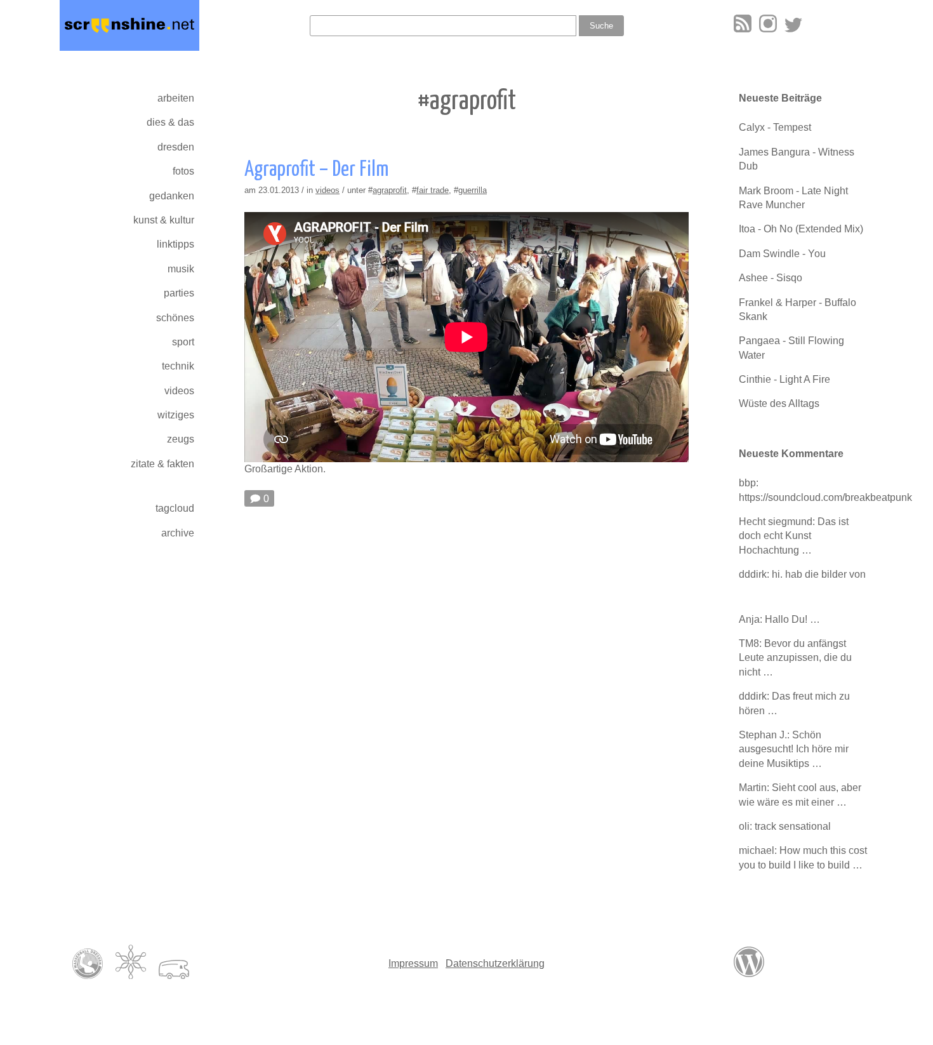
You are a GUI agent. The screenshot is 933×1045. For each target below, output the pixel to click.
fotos (183, 171)
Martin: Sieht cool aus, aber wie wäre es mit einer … (800, 794)
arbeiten (175, 98)
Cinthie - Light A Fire (784, 379)
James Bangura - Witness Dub (796, 159)
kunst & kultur (163, 220)
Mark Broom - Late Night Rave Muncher (793, 197)
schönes (175, 317)
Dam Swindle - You (782, 253)
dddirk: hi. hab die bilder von (802, 574)
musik (181, 268)
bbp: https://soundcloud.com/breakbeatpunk (806, 489)
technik (178, 366)
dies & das (170, 122)
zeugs (180, 439)
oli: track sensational (785, 826)
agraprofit (390, 190)
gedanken (171, 195)
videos (179, 390)
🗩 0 (259, 498)
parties (179, 293)
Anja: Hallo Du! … (779, 619)
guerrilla (472, 190)
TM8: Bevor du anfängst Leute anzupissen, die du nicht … (795, 657)
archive (177, 533)
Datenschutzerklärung (495, 963)
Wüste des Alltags (779, 403)
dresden (175, 147)
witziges (175, 414)
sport (183, 341)
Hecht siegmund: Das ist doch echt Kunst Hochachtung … (794, 536)
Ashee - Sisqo (770, 277)
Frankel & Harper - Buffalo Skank (797, 309)
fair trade (432, 190)
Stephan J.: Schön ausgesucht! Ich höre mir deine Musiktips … (794, 749)
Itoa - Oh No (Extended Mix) (801, 228)
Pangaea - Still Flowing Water (791, 347)
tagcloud (175, 508)
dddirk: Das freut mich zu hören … (794, 703)
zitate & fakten (162, 463)
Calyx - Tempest (775, 127)
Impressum (413, 963)
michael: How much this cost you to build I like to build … (803, 857)
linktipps (175, 244)
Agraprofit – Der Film (316, 169)
